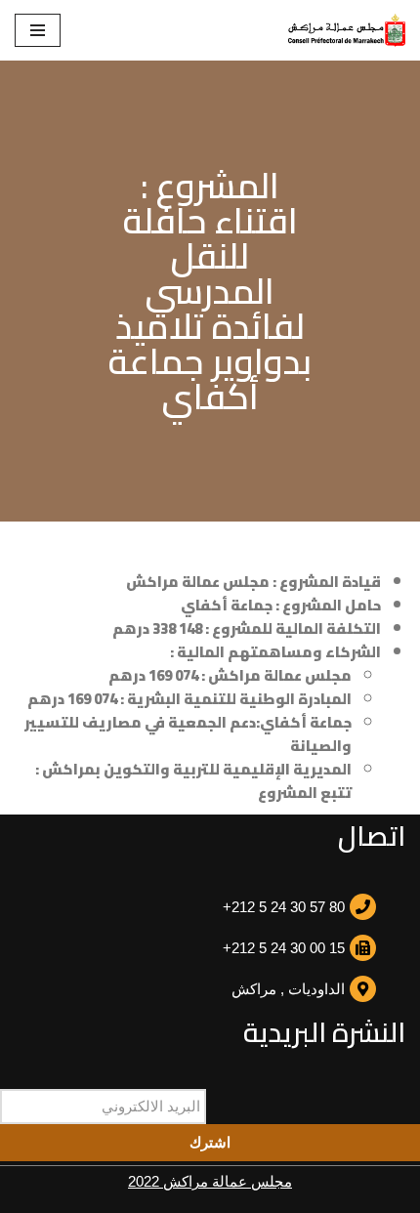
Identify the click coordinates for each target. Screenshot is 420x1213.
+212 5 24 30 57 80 (284, 907)
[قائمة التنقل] (38, 30)
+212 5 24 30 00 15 (284, 948)
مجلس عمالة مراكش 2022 (210, 1181)
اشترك (210, 1142)
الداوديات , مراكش (288, 989)
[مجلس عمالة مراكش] (346, 30)
